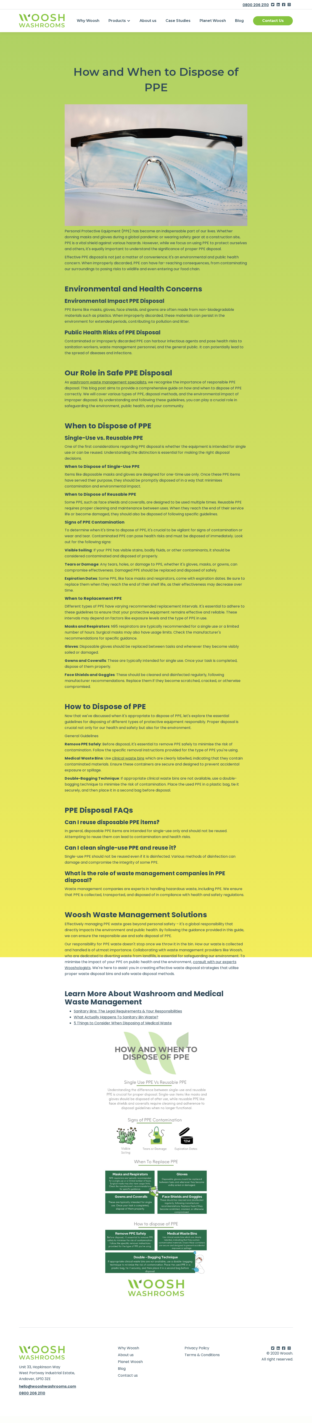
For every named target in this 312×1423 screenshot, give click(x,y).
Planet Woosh (213, 20)
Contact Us (273, 20)
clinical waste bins (128, 758)
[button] (119, 21)
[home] (42, 20)
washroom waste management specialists (108, 382)
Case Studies (178, 20)
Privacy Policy (197, 1348)
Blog (239, 20)
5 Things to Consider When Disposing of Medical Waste (123, 1023)
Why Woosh (88, 20)
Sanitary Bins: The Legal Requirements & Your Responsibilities (128, 1011)
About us (148, 20)
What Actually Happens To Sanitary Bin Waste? (116, 1017)
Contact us (128, 1375)
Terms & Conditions (202, 1355)
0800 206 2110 (256, 5)
